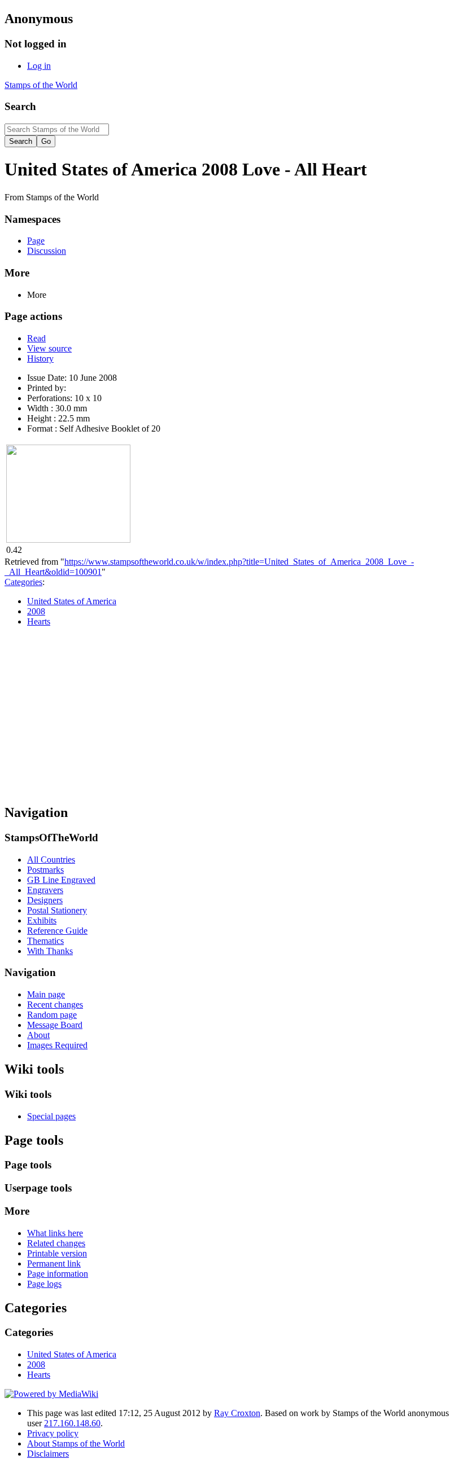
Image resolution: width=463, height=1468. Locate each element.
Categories (23, 582)
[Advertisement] (231, 715)
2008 (36, 611)
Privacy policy (52, 1433)
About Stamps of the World (76, 1443)
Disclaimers (48, 1453)
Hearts (38, 621)
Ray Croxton (237, 1413)
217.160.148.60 (72, 1423)
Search (20, 106)
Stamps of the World (41, 85)
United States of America (71, 601)
